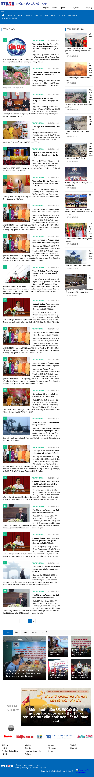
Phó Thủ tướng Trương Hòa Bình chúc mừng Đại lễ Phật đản (45, 511)
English (46, 8)
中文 (69, 8)
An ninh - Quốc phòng (10, 751)
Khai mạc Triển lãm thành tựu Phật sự (46, 128)
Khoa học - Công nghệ (33, 751)
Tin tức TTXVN (38, 40)
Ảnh (46, 16)
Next (11, 729)
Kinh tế (29, 16)
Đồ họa (62, 16)
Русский (76, 8)
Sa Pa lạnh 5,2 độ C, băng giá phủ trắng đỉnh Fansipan (45, 423)
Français (54, 8)
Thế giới (38, 16)
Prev (11, 726)
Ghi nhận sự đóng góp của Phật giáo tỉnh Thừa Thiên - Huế (45, 395)
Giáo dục (28, 748)
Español (62, 8)
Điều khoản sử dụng (58, 771)
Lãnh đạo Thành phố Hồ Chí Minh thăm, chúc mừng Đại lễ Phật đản (45, 210)
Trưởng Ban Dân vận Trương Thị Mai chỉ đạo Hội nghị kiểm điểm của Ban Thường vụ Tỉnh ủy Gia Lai (45, 47)
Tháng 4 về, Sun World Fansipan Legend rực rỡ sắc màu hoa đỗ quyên (45, 273)
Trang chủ (3, 15)
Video (53, 16)
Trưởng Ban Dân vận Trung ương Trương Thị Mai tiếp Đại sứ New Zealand (45, 183)
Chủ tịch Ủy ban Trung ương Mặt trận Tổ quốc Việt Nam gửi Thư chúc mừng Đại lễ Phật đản (45, 306)
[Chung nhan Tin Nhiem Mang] (83, 771)
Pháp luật (73, 748)
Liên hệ (70, 771)
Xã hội (20, 16)
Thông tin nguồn (9, 18)
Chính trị (11, 16)
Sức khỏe (51, 751)
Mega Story (73, 16)
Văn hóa (28, 745)
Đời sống (51, 745)
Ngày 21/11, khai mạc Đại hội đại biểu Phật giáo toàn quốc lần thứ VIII (45, 155)
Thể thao (28, 754)
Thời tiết (73, 745)
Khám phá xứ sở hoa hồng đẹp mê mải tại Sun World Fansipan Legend (46, 74)
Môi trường (52, 748)
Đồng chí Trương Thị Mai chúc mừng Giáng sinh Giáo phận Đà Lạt (45, 100)
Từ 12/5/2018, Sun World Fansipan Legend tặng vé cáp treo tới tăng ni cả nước (46, 569)
